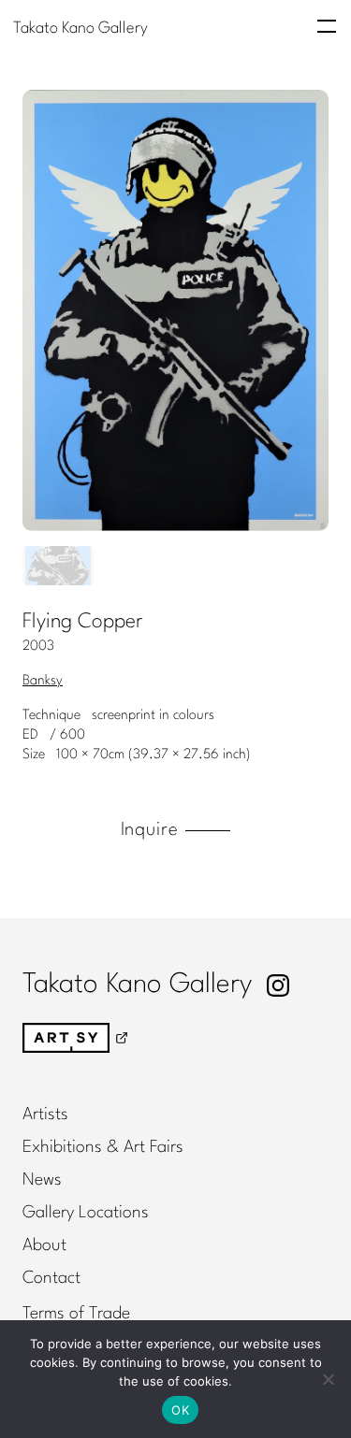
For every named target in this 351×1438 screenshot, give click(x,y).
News (42, 1180)
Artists (45, 1114)
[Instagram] (278, 985)
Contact (51, 1278)
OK (180, 1409)
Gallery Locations (85, 1212)
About (44, 1245)
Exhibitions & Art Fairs (102, 1147)
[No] (327, 1379)
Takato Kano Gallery (80, 28)
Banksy (42, 680)
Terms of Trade (76, 1313)
